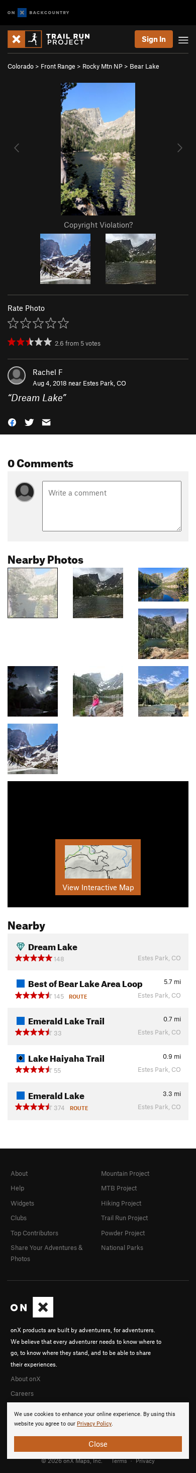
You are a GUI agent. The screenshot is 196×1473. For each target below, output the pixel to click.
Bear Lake (144, 66)
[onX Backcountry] (38, 13)
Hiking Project (121, 1203)
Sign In (154, 38)
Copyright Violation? (98, 224)
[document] (98, 1430)
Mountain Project (125, 1173)
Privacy (145, 1460)
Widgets (22, 1203)
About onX (26, 1379)
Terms (119, 1460)
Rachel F (48, 371)
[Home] (54, 39)
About (19, 1173)
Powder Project (123, 1233)
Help (17, 1188)
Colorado (21, 66)
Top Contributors (34, 1233)
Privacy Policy (94, 1424)
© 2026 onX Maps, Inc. (72, 1460)
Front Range (58, 66)
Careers (22, 1393)
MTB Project (119, 1188)
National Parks (122, 1247)
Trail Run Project (124, 1218)
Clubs (19, 1218)
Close (98, 1443)
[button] (12, 421)
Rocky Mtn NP (102, 66)
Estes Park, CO (104, 383)
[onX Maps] (32, 1315)
